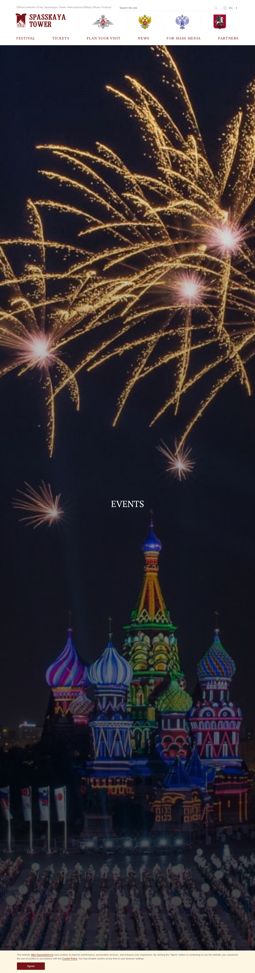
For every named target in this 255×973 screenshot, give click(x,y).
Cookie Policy (69, 958)
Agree (31, 966)
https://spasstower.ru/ (42, 954)
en (230, 8)
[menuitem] (25, 38)
